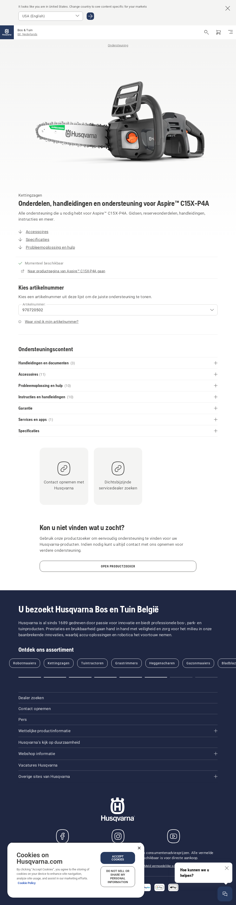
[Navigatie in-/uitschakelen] (230, 32)
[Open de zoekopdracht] (206, 32)
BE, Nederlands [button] (27, 34)
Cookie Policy (27, 883)
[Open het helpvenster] (225, 894)
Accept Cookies (118, 858)
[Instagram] (118, 836)
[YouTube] (173, 836)
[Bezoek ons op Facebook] (62, 836)
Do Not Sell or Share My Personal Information (117, 876)
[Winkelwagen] (218, 32)
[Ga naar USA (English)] (90, 16)
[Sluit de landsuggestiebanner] (227, 8)
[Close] (139, 848)
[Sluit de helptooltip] (226, 868)
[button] (29, 677)
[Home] (7, 32)
